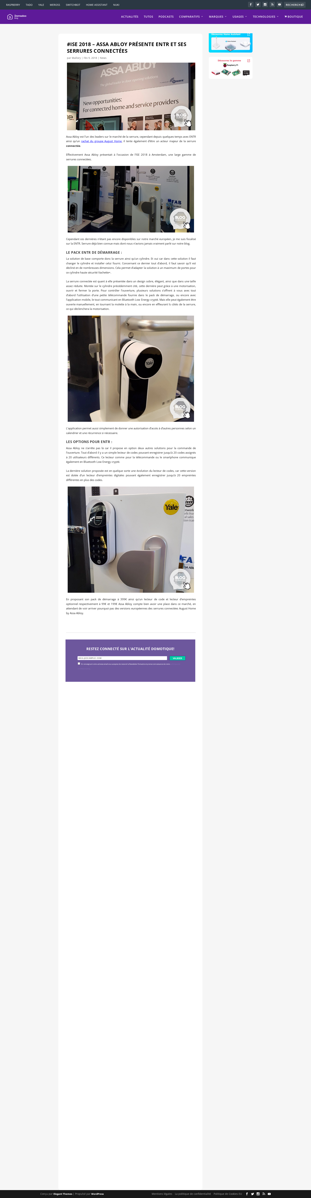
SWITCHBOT (73, 4)
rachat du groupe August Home (101, 141)
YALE (41, 4)
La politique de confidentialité (193, 1193)
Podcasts (166, 16)
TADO (29, 4)
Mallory (76, 58)
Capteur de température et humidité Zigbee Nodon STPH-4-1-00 (126, 905)
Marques (216, 16)
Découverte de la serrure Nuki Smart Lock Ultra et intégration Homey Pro (127, 781)
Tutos (148, 16)
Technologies (264, 16)
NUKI (116, 4)
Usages (238, 16)
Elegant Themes (62, 1193)
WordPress (97, 1193)
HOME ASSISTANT (96, 4)
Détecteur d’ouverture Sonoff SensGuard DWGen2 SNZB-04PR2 (126, 1028)
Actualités (129, 16)
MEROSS (55, 4)
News (103, 58)
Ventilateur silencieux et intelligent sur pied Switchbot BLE (122, 1152)
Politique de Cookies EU (228, 1193)
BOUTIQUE (295, 16)
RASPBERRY (13, 4)
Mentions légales (162, 1193)
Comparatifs (189, 16)
